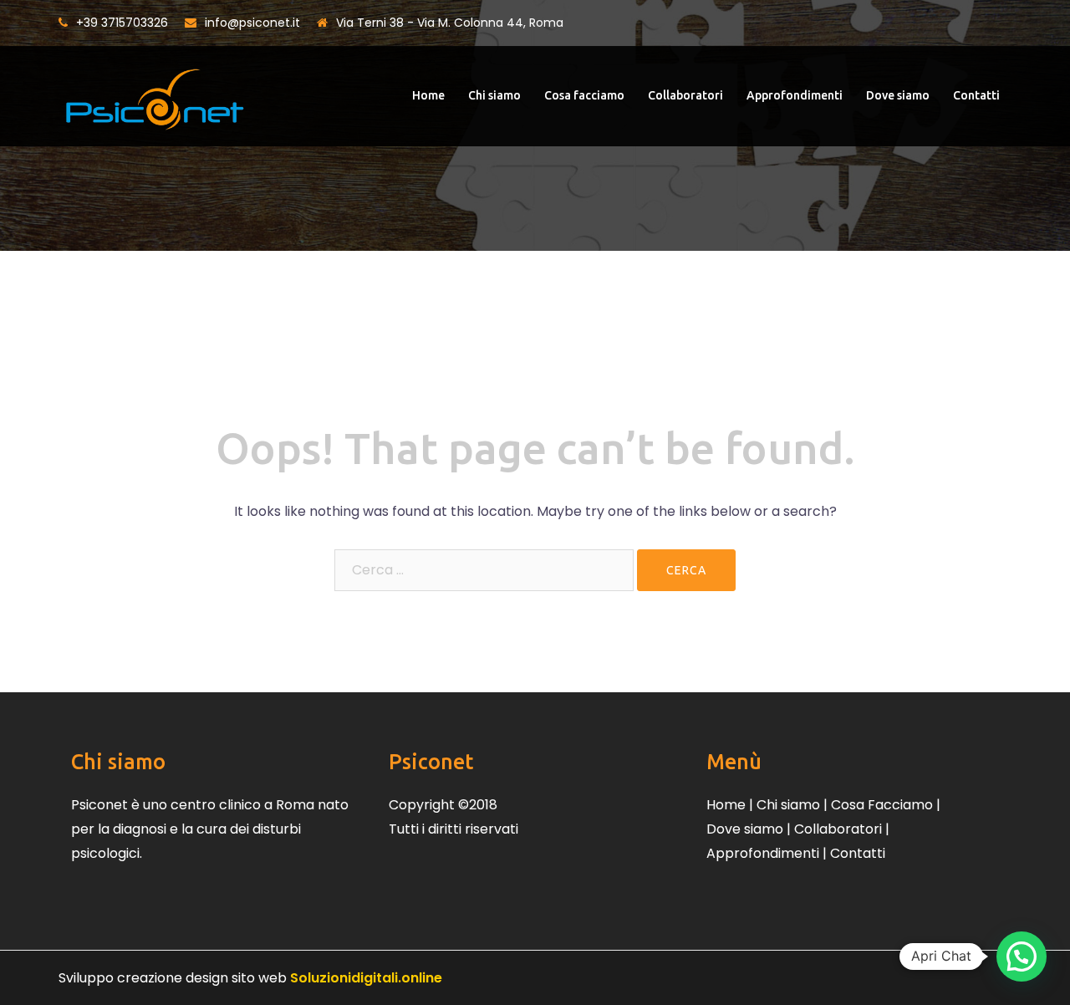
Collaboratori (685, 95)
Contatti (976, 95)
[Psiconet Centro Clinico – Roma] (154, 95)
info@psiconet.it (252, 22)
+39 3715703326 (122, 22)
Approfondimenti (794, 95)
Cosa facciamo (584, 95)
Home (428, 95)
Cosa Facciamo (882, 804)
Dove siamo (898, 95)
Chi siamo (494, 95)
